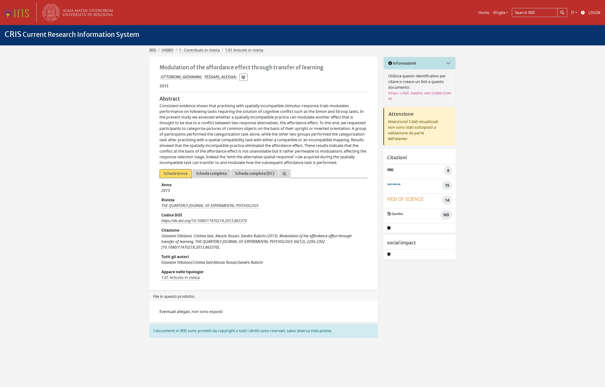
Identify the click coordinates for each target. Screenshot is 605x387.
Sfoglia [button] (499, 12)
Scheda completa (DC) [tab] (254, 173)
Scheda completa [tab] (211, 173)
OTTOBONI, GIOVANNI (180, 77)
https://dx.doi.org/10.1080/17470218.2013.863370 (204, 220)
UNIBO (167, 50)
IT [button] (572, 12)
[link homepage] (18, 12)
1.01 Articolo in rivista (244, 50)
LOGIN (594, 12)
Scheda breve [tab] (176, 173)
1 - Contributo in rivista (199, 50)
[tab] (285, 173)
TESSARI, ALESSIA (219, 77)
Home (483, 12)
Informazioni (404, 63)
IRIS (152, 50)
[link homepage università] (76, 12)
